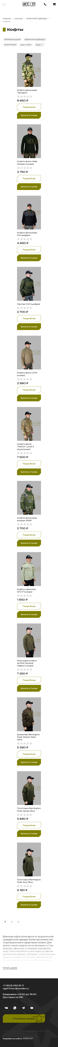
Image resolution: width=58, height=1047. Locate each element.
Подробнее (29, 107)
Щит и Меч (26, 45)
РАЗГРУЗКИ (10, 45)
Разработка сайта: (13, 1039)
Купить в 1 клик (29, 115)
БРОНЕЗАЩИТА (12, 39)
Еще (38, 45)
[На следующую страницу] (24, 921)
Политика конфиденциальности (20, 1036)
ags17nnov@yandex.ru (16, 988)
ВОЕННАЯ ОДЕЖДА (35, 39)
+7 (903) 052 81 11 (13, 985)
